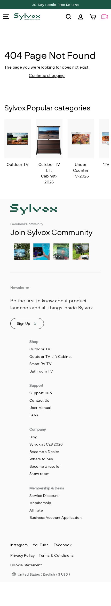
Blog (33, 436)
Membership (40, 502)
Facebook (63, 544)
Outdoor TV (40, 348)
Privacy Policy (22, 555)
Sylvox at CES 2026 (46, 444)
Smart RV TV (40, 363)
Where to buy (41, 458)
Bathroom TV (41, 371)
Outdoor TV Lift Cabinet (50, 356)
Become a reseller (45, 466)
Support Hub (40, 392)
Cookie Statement (26, 564)
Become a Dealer (44, 451)
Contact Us (39, 400)
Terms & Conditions (56, 555)
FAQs (34, 415)
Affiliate (36, 510)
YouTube (41, 544)
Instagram (19, 544)
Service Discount (44, 495)
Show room (39, 473)
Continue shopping (47, 75)
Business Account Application (55, 517)
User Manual (40, 407)
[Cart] (93, 16)
